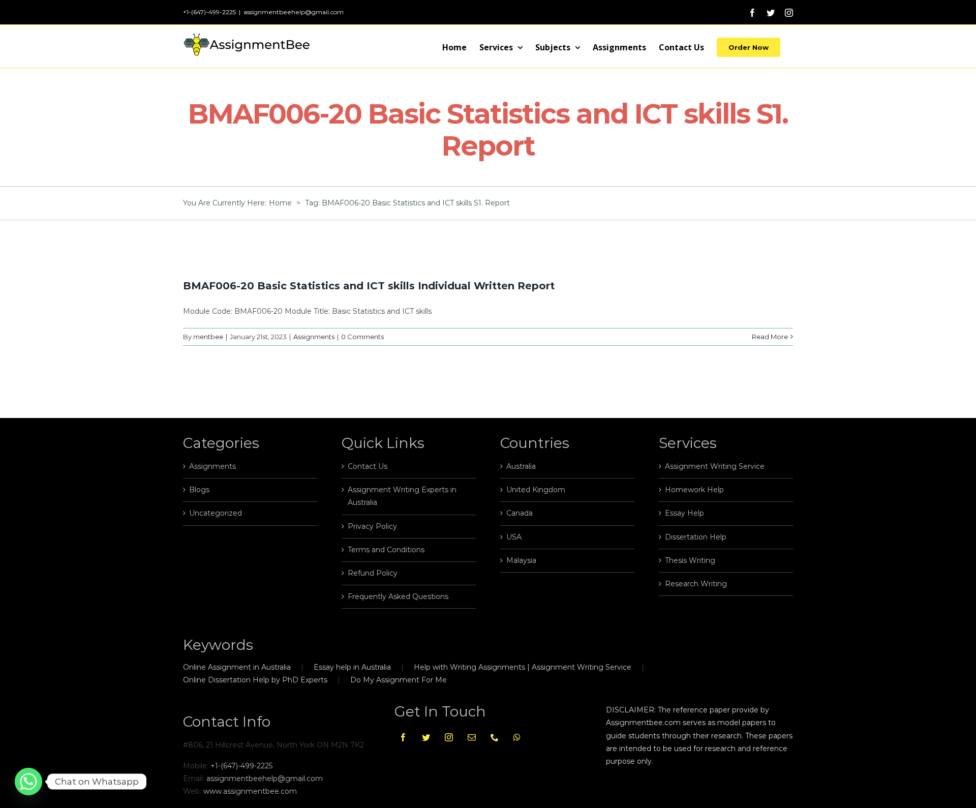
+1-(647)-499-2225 (241, 765)
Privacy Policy (372, 526)
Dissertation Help (695, 537)
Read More (770, 337)
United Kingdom (535, 489)
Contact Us (367, 466)
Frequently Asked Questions (398, 596)
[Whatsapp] (517, 737)
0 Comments (362, 337)
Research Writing (696, 583)
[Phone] (494, 737)
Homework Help (694, 489)
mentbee (208, 337)
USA (514, 537)
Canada (519, 513)
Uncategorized (215, 513)
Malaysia (521, 560)
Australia (521, 466)
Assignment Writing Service (715, 466)
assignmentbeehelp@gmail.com (293, 12)
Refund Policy (373, 573)
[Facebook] (403, 737)
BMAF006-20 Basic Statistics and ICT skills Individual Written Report (369, 286)
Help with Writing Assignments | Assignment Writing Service (522, 667)
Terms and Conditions (386, 549)
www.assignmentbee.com (250, 791)
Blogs (199, 489)
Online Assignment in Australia (237, 667)
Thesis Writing (690, 560)
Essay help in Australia (352, 667)
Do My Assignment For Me (398, 679)
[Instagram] (449, 737)
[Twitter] (426, 737)
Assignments (313, 337)
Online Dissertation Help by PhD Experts (255, 679)
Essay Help (684, 513)
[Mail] (471, 737)
